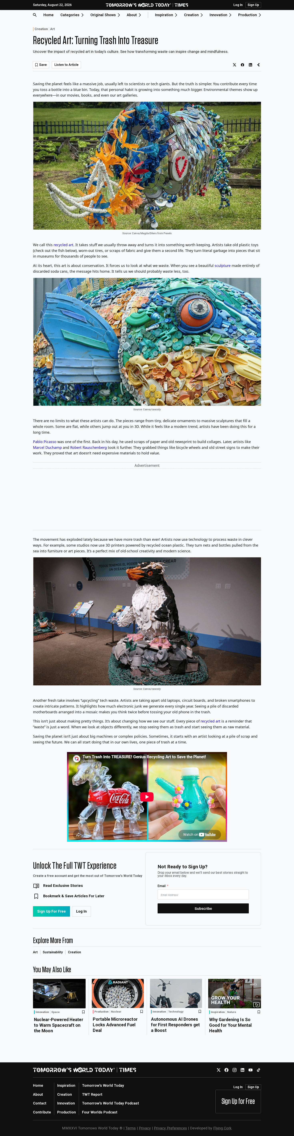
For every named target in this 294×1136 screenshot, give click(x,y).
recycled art (63, 244)
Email (162, 886)
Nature (231, 1012)
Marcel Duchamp (47, 447)
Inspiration (218, 1012)
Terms (130, 1128)
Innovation (42, 1012)
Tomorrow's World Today (103, 1085)
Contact (39, 1103)
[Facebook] (226, 1069)
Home (48, 15)
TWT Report (92, 1094)
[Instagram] (234, 1069)
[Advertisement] (147, 500)
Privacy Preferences (170, 1128)
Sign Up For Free (51, 911)
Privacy (145, 1128)
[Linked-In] (242, 1069)
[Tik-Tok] (258, 1069)
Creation (41, 29)
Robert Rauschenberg (88, 447)
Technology (175, 1011)
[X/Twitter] (218, 1069)
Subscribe (203, 908)
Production (101, 1011)
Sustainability (53, 952)
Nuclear (116, 1011)
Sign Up (253, 5)
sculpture (223, 265)
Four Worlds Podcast (99, 1112)
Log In (238, 5)
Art (52, 29)
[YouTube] (250, 1069)
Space (55, 1012)
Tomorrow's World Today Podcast (110, 1103)
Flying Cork (222, 1128)
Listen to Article (66, 65)
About (38, 1094)
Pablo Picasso (44, 441)
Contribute (42, 1112)
